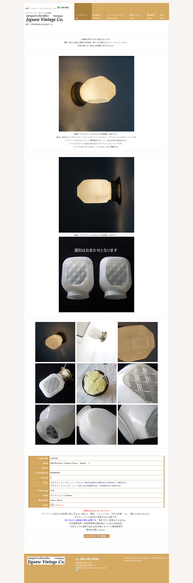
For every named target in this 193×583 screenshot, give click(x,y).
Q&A (162, 16)
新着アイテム (135, 16)
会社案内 (96, 16)
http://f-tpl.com (136, 560)
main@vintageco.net (83, 563)
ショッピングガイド (115, 16)
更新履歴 (150, 16)
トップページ (81, 16)
